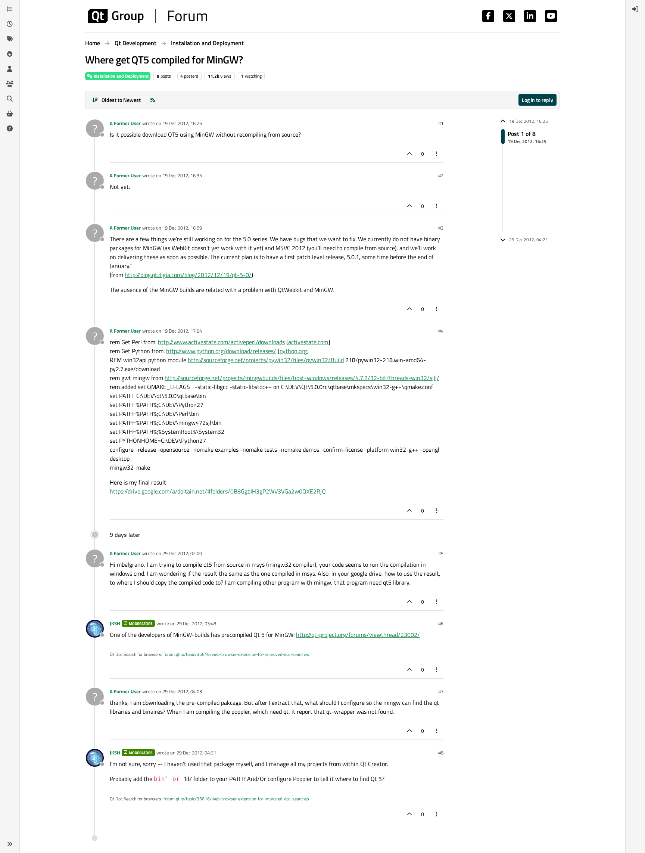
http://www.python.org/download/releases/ (221, 350)
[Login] (635, 9)
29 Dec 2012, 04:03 (182, 691)
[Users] (9, 69)
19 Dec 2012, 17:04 (182, 330)
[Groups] (9, 84)
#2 (440, 175)
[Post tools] (437, 153)
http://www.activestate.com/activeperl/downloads (221, 341)
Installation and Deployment (121, 76)
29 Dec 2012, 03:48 (196, 623)
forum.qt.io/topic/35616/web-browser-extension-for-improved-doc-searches (236, 654)
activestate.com (308, 341)
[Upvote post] (409, 153)
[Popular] (9, 54)
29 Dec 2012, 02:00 (182, 553)
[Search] (9, 99)
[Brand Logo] (147, 16)
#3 (440, 227)
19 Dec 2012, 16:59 (182, 227)
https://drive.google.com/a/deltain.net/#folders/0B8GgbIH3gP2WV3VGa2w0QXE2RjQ (218, 491)
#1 (440, 123)
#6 (440, 623)
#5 (440, 553)
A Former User (125, 123)
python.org (293, 350)
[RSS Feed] (152, 100)
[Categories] (9, 9)
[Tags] (9, 39)
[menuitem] (635, 9)
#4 (440, 330)
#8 (440, 752)
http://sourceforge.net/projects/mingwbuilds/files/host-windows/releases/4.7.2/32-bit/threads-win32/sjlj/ (302, 377)
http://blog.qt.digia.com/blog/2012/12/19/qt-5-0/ (188, 274)
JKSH (115, 623)
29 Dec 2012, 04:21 (196, 752)
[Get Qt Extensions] (9, 113)
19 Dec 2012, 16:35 (182, 175)
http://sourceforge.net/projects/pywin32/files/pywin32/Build (266, 359)
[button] (9, 844)
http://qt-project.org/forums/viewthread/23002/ (358, 634)
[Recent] (9, 24)
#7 (440, 691)
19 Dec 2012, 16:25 (182, 123)
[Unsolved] (9, 128)
